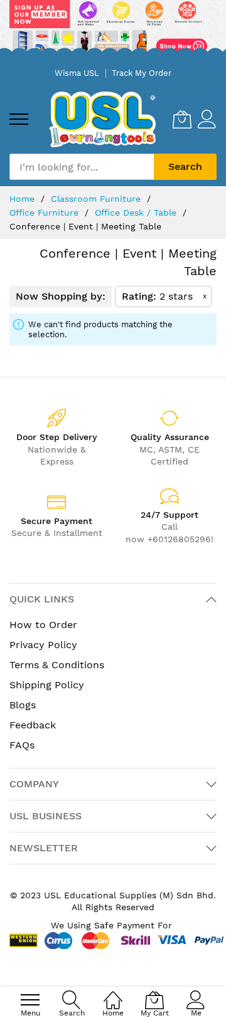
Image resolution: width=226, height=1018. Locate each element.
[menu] (18, 119)
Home (23, 199)
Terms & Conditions (56, 665)
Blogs (22, 705)
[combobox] (81, 167)
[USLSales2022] (113, 30)
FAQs (22, 745)
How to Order (43, 625)
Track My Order (141, 73)
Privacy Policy (43, 645)
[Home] (113, 993)
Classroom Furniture (97, 199)
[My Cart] (182, 119)
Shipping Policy (46, 685)
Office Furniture (45, 212)
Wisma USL (77, 73)
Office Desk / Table (137, 212)
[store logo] (102, 119)
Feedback (32, 725)
